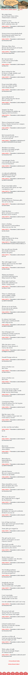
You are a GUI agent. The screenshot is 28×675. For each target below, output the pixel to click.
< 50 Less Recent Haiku (14, 661)
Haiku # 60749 (5, 562)
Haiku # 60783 (5, 128)
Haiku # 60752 (5, 515)
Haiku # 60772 (5, 267)
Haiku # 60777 (5, 204)
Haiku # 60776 (5, 216)
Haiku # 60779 (5, 178)
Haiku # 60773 (5, 254)
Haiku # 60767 (5, 337)
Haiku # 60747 (5, 588)
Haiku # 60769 (5, 312)
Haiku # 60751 (5, 531)
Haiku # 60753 (5, 502)
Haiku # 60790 (5, 39)
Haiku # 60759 (5, 429)
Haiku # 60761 (5, 407)
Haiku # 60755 (5, 477)
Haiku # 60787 (5, 77)
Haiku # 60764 (5, 370)
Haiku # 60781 (5, 153)
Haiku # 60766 (5, 350)
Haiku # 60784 (5, 115)
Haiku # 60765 (5, 359)
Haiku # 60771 (5, 286)
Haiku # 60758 (5, 438)
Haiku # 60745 (5, 616)
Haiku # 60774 (5, 242)
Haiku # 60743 (5, 642)
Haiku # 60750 (5, 550)
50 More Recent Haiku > (14, 664)
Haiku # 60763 (5, 381)
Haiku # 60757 (5, 451)
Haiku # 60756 (5, 464)
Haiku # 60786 (5, 89)
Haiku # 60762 (5, 394)
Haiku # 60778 (5, 191)
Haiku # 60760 (5, 420)
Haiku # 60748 (5, 575)
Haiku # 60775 (5, 229)
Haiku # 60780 (5, 166)
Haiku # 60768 (5, 324)
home (2, 9)
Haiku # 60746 (5, 604)
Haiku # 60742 (5, 654)
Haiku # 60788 (5, 64)
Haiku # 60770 (5, 299)
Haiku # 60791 (5, 26)
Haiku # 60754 (5, 489)
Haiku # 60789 (5, 51)
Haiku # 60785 (5, 102)
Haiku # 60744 (5, 629)
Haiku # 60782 (5, 140)
